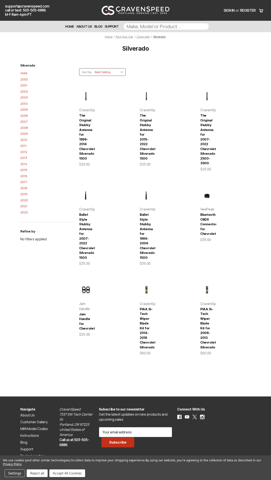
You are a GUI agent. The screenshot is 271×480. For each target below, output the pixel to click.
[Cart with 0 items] (261, 10)
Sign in (229, 10)
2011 (23, 145)
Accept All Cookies (67, 473)
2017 (23, 182)
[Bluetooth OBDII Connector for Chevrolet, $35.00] (207, 196)
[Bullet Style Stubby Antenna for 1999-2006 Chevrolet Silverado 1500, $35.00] (146, 196)
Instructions (29, 435)
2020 (24, 200)
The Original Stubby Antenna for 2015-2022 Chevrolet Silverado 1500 (146, 136)
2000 (24, 79)
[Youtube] (187, 417)
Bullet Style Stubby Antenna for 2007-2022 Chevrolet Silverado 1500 (86, 236)
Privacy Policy (12, 464)
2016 (23, 176)
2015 (23, 170)
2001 (23, 85)
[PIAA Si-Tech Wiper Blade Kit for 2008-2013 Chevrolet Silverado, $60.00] (207, 290)
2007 (24, 121)
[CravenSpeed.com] (135, 10)
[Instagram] (202, 417)
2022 (24, 212)
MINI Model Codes (34, 428)
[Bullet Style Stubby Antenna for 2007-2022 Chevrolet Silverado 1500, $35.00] (86, 196)
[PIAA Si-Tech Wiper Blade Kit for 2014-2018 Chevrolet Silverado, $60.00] (146, 290)
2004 (24, 103)
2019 (23, 194)
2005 (24, 109)
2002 (24, 91)
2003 (24, 97)
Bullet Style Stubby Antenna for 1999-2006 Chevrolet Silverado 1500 (146, 236)
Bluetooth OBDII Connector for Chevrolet (207, 224)
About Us (84, 26)
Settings (14, 473)
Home (69, 26)
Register (248, 10)
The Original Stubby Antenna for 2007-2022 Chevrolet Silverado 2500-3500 (207, 139)
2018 (23, 188)
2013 (23, 158)
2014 (23, 164)
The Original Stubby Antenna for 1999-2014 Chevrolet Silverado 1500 (86, 136)
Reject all (37, 473)
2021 (23, 206)
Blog (98, 26)
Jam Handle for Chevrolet (86, 321)
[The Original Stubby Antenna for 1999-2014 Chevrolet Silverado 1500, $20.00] (86, 96)
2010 (23, 140)
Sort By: (87, 72)
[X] (194, 417)
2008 (24, 127)
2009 (24, 133)
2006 (24, 115)
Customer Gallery (34, 422)
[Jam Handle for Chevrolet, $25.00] (86, 290)
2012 (23, 152)
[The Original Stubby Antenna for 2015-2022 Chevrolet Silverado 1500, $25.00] (146, 96)
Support (112, 26)
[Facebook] (179, 417)
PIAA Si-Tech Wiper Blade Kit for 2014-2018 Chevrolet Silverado (146, 328)
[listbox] (110, 72)
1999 (23, 73)
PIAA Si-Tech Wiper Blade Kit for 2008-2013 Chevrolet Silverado (207, 328)
